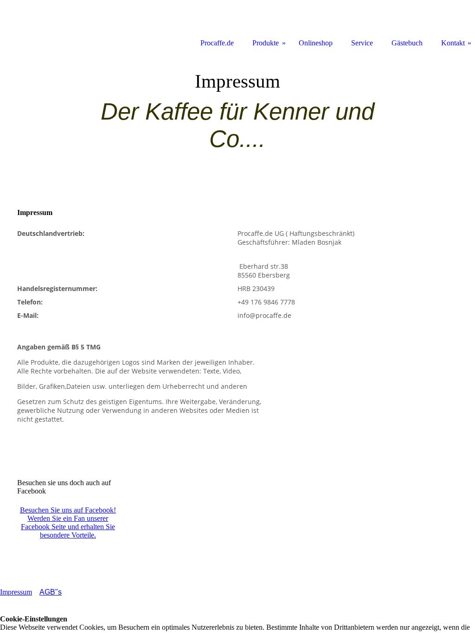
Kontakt (453, 43)
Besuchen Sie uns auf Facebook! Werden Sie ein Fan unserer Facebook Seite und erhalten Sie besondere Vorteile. (68, 522)
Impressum (16, 592)
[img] (237, 118)
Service (362, 43)
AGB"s (50, 592)
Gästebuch (407, 43)
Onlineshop (316, 43)
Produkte (265, 43)
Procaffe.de (217, 43)
